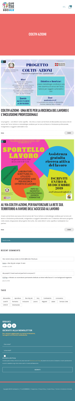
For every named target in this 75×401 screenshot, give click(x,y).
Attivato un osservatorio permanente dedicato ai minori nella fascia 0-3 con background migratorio (40, 277)
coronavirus (59, 298)
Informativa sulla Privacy (35, 360)
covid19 (5, 301)
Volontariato (16, 305)
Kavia (4, 263)
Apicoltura (18, 298)
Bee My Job (29, 298)
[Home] (8, 11)
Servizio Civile (63, 301)
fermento (15, 301)
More (2, 133)
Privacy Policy (42, 389)
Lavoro (35, 301)
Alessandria (6, 298)
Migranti (44, 301)
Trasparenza (34, 389)
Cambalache (47, 298)
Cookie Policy (50, 389)
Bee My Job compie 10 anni (16, 263)
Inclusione (25, 301)
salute (53, 301)
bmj (38, 298)
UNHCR (5, 305)
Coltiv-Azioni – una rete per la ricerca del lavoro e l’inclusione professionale (35, 112)
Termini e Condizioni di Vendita (63, 389)
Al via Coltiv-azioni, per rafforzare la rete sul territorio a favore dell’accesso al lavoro (32, 206)
